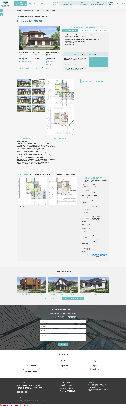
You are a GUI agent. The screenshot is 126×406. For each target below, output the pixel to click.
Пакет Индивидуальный (97, 3)
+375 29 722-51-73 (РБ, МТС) (58, 316)
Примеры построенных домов (92, 81)
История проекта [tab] (48, 174)
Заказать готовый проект (98, 59)
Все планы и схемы (61, 138)
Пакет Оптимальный (81, 3)
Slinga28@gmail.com (31, 371)
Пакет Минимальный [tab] (70, 30)
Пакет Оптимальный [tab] (85, 30)
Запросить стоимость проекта (73, 298)
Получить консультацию (20, 3)
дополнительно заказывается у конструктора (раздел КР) (99, 255)
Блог (116, 3)
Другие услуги (110, 3)
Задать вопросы (70, 174)
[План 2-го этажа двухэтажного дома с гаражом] (60, 121)
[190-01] (39, 38)
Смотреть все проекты (51, 298)
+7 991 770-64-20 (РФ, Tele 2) (58, 318)
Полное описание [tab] (23, 174)
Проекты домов (55, 3)
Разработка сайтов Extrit (24, 398)
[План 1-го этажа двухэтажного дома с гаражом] (60, 93)
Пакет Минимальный (67, 3)
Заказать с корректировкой (98, 64)
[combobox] (123, 3)
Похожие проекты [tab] (35, 174)
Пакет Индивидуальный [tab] (101, 30)
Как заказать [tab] (59, 174)
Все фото (26, 138)
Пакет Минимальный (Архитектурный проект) (77, 34)
